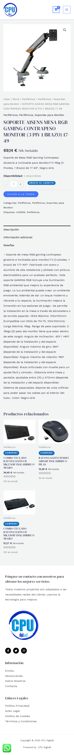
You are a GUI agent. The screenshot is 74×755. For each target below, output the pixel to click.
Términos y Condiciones (21, 721)
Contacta (11, 686)
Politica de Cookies (17, 716)
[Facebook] (8, 651)
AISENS (20, 212)
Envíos (9, 670)
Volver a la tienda (21, 194)
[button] (65, 30)
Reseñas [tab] (8, 245)
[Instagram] (24, 651)
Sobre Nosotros (15, 681)
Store (16, 99)
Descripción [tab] (11, 229)
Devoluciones (14, 676)
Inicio (6, 99)
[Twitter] (16, 651)
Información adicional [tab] (17, 237)
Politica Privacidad (17, 705)
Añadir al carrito (41, 183)
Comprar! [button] (11, 453)
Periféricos (28, 99)
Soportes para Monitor (49, 115)
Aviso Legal (12, 711)
